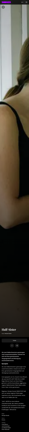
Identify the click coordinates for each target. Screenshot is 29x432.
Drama (3, 420)
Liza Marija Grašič (6, 427)
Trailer (14, 340)
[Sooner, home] (6, 2)
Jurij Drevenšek (6, 426)
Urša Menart (5, 424)
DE (22, 2)
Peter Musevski (5, 429)
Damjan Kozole (8, 333)
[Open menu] (26, 2)
